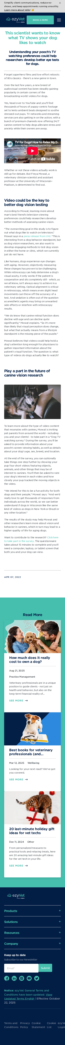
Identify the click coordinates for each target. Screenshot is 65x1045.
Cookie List (51, 1025)
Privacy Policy (25, 1025)
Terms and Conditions (11, 1025)
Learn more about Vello (17, 9)
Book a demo (40, 20)
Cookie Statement (38, 1025)
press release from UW (37, 236)
